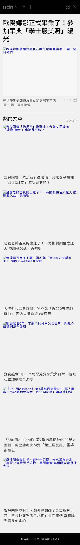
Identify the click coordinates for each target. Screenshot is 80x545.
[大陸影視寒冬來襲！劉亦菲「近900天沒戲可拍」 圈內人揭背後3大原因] (40, 280)
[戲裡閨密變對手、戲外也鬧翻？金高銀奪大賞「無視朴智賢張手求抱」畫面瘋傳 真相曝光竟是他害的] (40, 482)
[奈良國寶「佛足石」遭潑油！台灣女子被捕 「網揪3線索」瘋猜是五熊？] (40, 149)
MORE (70, 120)
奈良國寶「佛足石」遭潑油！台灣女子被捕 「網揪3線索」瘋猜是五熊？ (41, 180)
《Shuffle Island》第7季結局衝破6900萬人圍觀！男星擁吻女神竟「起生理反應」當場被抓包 (40, 444)
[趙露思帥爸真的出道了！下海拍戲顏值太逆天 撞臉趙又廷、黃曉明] (40, 214)
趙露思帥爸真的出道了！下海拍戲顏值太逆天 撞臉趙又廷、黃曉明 (39, 245)
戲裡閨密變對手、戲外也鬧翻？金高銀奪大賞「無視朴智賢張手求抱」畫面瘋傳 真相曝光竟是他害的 (39, 515)
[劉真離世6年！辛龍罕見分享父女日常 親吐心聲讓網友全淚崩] (40, 346)
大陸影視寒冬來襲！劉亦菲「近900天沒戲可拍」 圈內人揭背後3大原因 (38, 311)
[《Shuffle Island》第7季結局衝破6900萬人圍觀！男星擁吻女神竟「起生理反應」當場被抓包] (40, 411)
